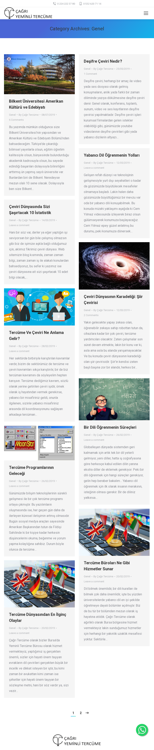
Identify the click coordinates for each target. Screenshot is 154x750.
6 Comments (16, 119)
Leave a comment (94, 167)
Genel (12, 114)
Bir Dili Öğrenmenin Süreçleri (110, 427)
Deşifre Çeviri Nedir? (103, 61)
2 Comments (91, 315)
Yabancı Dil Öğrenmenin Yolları (112, 155)
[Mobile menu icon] (146, 13)
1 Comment (90, 73)
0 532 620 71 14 (92, 3)
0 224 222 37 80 (66, 3)
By (28, 114)
